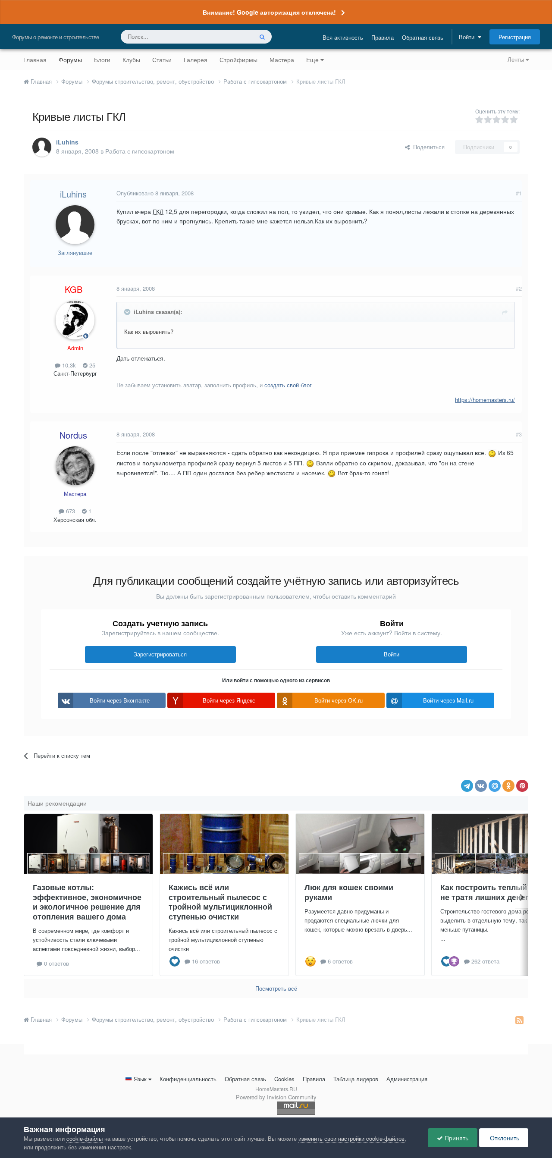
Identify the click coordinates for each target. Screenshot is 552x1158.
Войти (468, 37)
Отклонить (503, 1137)
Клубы (131, 59)
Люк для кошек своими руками (348, 892)
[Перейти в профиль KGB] (75, 320)
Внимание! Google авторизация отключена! (269, 12)
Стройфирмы (238, 59)
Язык (140, 1079)
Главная (35, 59)
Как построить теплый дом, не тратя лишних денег (493, 892)
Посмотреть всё (276, 988)
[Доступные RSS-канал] (519, 1020)
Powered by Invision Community (276, 1097)
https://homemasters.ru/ (485, 399)
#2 (519, 288)
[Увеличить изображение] (492, 452)
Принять (455, 1137)
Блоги (102, 59)
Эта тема (229, 36)
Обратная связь (422, 37)
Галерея (195, 59)
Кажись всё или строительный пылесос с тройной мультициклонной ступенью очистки (220, 902)
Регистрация (515, 37)
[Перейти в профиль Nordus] (75, 465)
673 (69, 511)
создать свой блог (288, 385)
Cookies (284, 1079)
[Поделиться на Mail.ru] (495, 786)
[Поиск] (262, 37)
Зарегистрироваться (160, 654)
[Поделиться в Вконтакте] (481, 786)
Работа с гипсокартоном (139, 151)
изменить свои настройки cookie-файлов (351, 1138)
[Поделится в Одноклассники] (508, 786)
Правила (382, 37)
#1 (519, 193)
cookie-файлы (84, 1138)
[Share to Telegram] (467, 786)
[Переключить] (128, 311)
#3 (519, 434)
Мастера (282, 59)
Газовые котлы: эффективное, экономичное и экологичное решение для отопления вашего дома (87, 902)
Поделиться (427, 147)
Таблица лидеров (355, 1079)
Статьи (162, 59)
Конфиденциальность (188, 1079)
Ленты (517, 59)
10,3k (68, 365)
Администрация (406, 1079)
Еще (312, 59)
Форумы (70, 59)
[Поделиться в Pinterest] (522, 786)
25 (91, 365)
